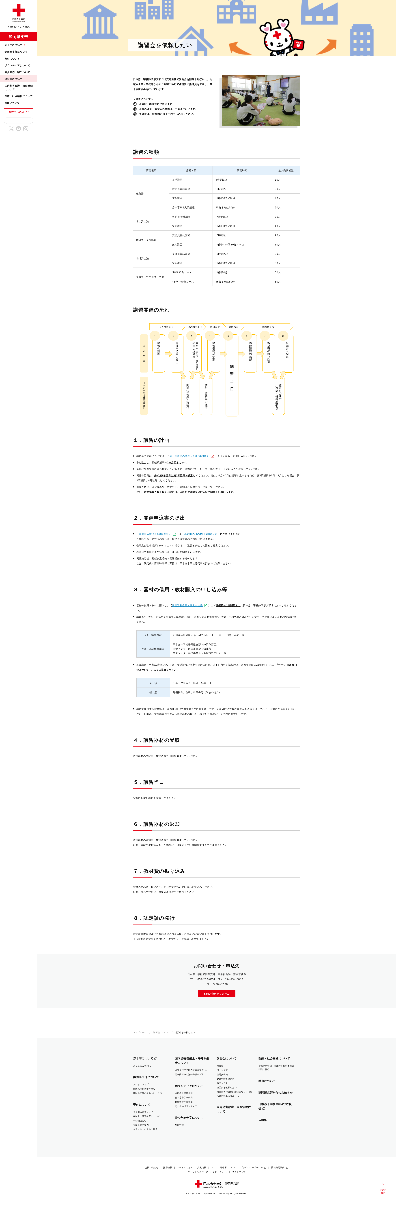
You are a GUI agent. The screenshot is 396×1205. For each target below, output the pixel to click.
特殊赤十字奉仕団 (184, 1101)
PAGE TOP (383, 1188)
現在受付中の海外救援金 (187, 1074)
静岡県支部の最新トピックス (147, 1093)
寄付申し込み (16, 111)
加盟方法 (179, 1125)
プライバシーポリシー (251, 1167)
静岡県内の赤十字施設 (144, 1088)
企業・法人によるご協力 (145, 1129)
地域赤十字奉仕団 (184, 1093)
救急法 (220, 1065)
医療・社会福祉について (19, 96)
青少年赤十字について (17, 72)
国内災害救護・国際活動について (19, 87)
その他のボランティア (186, 1106)
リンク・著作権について (223, 1167)
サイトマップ (238, 1172)
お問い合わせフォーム (217, 993)
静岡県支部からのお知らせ (275, 1092)
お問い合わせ (152, 1167)
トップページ (140, 1032)
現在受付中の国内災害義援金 (189, 1070)
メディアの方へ (185, 1167)
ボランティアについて (17, 65)
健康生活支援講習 (226, 1078)
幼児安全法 (222, 1074)
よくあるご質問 (141, 1065)
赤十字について (13, 44)
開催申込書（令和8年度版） (155, 534)
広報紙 (262, 1120)
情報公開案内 (278, 1167)
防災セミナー (223, 1083)
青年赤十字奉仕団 (184, 1097)
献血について (12, 102)
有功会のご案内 (141, 1125)
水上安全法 (222, 1070)
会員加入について (142, 1111)
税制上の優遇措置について (146, 1116)
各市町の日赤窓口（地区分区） (202, 534)
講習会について (13, 78)
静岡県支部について (16, 51)
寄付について (12, 58)
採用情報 (167, 1167)
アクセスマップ (141, 1084)
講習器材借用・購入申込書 (187, 605)
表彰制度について (142, 1120)
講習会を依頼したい (227, 1087)
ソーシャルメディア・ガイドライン (206, 1172)
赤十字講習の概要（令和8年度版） (189, 456)
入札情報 (201, 1167)
